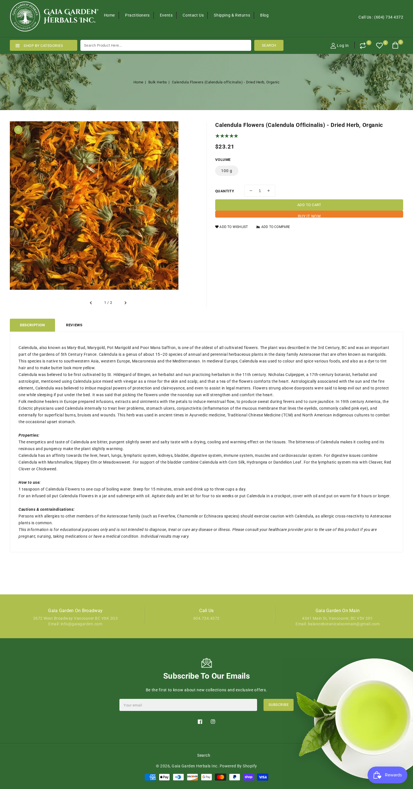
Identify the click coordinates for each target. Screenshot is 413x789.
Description (32, 325)
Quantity (224, 191)
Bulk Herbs (157, 82)
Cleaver (375, 462)
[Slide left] (91, 303)
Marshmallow (60, 462)
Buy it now (309, 216)
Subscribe (279, 705)
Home (138, 82)
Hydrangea (257, 462)
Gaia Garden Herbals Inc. (195, 766)
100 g (226, 170)
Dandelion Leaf (287, 462)
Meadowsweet (116, 462)
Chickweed (46, 469)
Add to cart (309, 205)
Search (203, 755)
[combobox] (165, 45)
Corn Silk (236, 462)
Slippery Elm (85, 462)
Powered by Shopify (238, 766)
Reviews (74, 325)
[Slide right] (125, 303)
